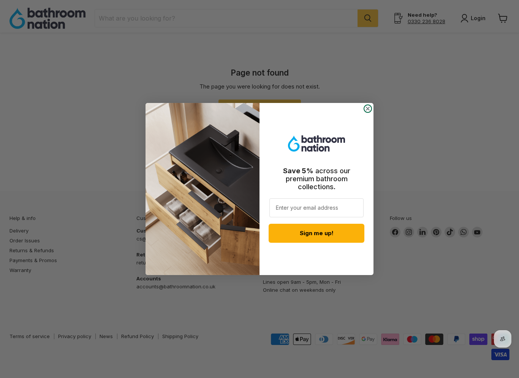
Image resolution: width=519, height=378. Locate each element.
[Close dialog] (368, 108)
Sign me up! (317, 233)
